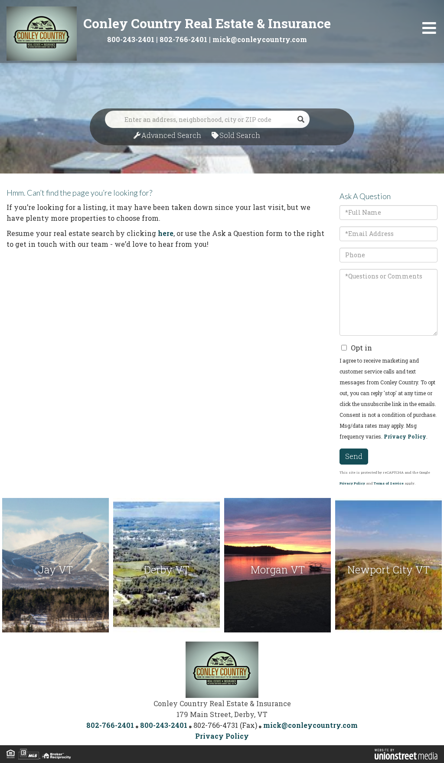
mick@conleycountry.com (259, 39)
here (165, 233)
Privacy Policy (405, 436)
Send (353, 456)
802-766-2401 (183, 39)
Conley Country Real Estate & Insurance (207, 23)
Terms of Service (389, 483)
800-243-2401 (130, 39)
